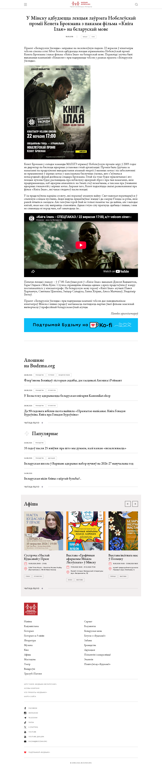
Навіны (28, 621)
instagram (33, 713)
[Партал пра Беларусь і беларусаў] (81, 4)
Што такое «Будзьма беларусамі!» (40, 684)
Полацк (113, 576)
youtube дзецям (36, 737)
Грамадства (39, 375)
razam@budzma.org (37, 741)
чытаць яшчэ (31, 423)
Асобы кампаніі (31, 688)
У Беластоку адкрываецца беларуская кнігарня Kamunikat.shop (67, 396)
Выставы (79, 580)
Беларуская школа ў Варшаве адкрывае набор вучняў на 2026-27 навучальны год (78, 463)
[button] (135, 504)
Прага (28, 576)
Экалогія (88, 659)
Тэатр (27, 664)
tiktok (31, 722)
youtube (32, 732)
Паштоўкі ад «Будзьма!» (97, 664)
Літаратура (52, 390)
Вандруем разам (64, 375)
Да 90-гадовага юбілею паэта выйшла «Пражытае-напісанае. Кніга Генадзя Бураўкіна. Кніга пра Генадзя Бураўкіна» (74, 412)
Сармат (88, 621)
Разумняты (90, 626)
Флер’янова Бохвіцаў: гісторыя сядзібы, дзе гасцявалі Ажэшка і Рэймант (73, 380)
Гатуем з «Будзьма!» (95, 635)
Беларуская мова (93, 631)
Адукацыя (51, 458)
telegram (32, 718)
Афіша (85, 36)
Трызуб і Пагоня (33, 673)
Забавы (88, 640)
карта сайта (30, 696)
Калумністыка (31, 626)
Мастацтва (30, 659)
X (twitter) (33, 727)
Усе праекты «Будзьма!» (35, 692)
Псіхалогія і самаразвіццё (97, 654)
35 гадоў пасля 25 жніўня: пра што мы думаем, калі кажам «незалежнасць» (75, 448)
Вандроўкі (29, 668)
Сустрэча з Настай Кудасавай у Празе (37, 557)
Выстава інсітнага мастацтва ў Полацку (128, 557)
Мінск (70, 580)
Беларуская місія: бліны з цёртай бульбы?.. (52, 478)
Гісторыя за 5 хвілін (34, 635)
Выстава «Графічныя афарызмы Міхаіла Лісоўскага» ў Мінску (81, 558)
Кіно (93, 36)
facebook (32, 708)
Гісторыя (51, 375)
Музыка (28, 645)
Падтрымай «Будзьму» (39, 752)
